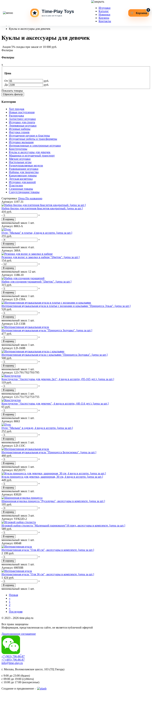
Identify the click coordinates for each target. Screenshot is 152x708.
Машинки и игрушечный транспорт (32, 155)
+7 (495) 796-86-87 (13, 659)
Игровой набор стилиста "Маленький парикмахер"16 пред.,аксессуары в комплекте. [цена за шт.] (63, 525)
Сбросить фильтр (13, 94)
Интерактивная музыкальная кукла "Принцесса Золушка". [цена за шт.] (46, 330)
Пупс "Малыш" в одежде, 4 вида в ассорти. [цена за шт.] (37, 427)
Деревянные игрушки (23, 125)
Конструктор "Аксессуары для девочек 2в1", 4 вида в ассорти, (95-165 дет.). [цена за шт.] (57, 379)
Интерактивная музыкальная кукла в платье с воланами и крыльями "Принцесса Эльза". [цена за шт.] (65, 306)
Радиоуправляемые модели (26, 165)
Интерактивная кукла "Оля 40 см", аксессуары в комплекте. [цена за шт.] (47, 549)
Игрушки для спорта (22, 122)
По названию (33, 198)
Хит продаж (16, 109)
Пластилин (16, 185)
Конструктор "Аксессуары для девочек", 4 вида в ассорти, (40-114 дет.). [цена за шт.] (55, 403)
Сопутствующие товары (24, 192)
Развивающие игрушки (23, 168)
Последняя (15, 611)
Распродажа (16, 115)
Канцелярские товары (23, 175)
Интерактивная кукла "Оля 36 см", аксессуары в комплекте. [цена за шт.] (47, 574)
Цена (21, 198)
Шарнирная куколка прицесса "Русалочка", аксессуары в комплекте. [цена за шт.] (53, 501)
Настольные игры (20, 162)
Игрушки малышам (21, 142)
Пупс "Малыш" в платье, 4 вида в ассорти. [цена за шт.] (36, 232)
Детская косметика (21, 178)
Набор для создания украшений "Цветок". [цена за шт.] (36, 281)
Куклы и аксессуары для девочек (29, 152)
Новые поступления (21, 112)
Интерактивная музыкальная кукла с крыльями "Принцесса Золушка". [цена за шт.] (54, 354)
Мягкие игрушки (20, 158)
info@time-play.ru (12, 663)
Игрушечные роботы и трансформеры (33, 138)
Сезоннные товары (21, 188)
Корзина (104, 17)
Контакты (105, 21)
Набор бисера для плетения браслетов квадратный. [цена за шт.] (42, 208)
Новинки (104, 14)
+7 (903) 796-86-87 (13, 656)
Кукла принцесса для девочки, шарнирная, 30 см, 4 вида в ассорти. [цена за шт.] (52, 476)
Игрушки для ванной (22, 182)
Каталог (104, 11)
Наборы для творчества (24, 172)
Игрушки (104, 7)
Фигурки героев (19, 132)
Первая (13, 595)
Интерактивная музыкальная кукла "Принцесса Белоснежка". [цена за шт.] (48, 452)
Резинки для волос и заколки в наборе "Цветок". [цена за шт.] (40, 257)
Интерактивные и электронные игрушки (35, 145)
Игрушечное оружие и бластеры (29, 135)
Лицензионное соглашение (18, 633)
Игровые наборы (19, 128)
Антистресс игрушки (22, 118)
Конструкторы (18, 148)
